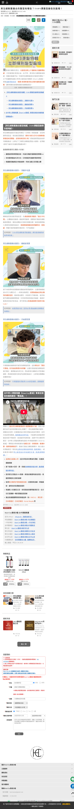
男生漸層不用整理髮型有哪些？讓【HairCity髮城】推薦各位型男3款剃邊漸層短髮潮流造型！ (17, 603)
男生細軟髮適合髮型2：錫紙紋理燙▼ (21, 104)
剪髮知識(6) (66, 37)
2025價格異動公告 (17, 622)
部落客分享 (57, 63)
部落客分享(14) (56, 37)
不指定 (18, 711)
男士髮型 (12, 16)
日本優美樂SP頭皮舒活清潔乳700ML (9, 571)
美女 (36, 682)
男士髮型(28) (56, 34)
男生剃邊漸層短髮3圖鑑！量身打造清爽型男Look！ (17, 597)
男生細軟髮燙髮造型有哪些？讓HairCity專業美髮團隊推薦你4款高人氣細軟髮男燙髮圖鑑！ (39, 603)
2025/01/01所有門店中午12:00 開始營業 (39, 623)
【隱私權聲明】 (66, 804)
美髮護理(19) (65, 34)
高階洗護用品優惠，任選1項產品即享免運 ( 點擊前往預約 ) (19, 673)
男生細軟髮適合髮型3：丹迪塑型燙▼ (21, 108)
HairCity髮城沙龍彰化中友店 (25, 531)
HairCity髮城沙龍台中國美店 (25, 525)
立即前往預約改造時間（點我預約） (29, 449)
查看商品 (11, 584)
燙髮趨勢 (56, 144)
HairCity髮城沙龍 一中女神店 (25, 522)
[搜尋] (7, 1)
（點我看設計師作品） (21, 435)
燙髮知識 (56, 114)
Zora (24, 711)
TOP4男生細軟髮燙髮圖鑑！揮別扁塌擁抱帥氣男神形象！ (39, 597)
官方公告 (17, 633)
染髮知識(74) (56, 30)
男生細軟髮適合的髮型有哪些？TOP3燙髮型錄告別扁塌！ (31, 16)
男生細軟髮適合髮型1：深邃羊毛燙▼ (21, 100)
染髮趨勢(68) (65, 30)
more (70, 63)
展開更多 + (55, 42)
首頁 (2, 16)
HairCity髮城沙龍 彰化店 (20, 528)
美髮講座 (6, 16)
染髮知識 (56, 129)
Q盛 (35, 711)
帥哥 (43, 682)
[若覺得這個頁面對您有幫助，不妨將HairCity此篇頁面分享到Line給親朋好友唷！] (33, 20)
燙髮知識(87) (66, 27)
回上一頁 (23, 644)
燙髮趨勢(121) (56, 27)
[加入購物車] (5, 584)
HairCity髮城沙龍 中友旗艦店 (25, 519)
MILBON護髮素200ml (24, 571)
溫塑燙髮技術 (11, 82)
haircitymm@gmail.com (16, 792)
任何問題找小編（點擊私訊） (25, 540)
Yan (29, 711)
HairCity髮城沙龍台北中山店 (25, 537)
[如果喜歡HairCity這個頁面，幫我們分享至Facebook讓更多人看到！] (43, 20)
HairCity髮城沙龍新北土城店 (25, 534)
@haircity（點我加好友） (24, 517)
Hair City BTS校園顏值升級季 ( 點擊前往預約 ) (16, 671)
